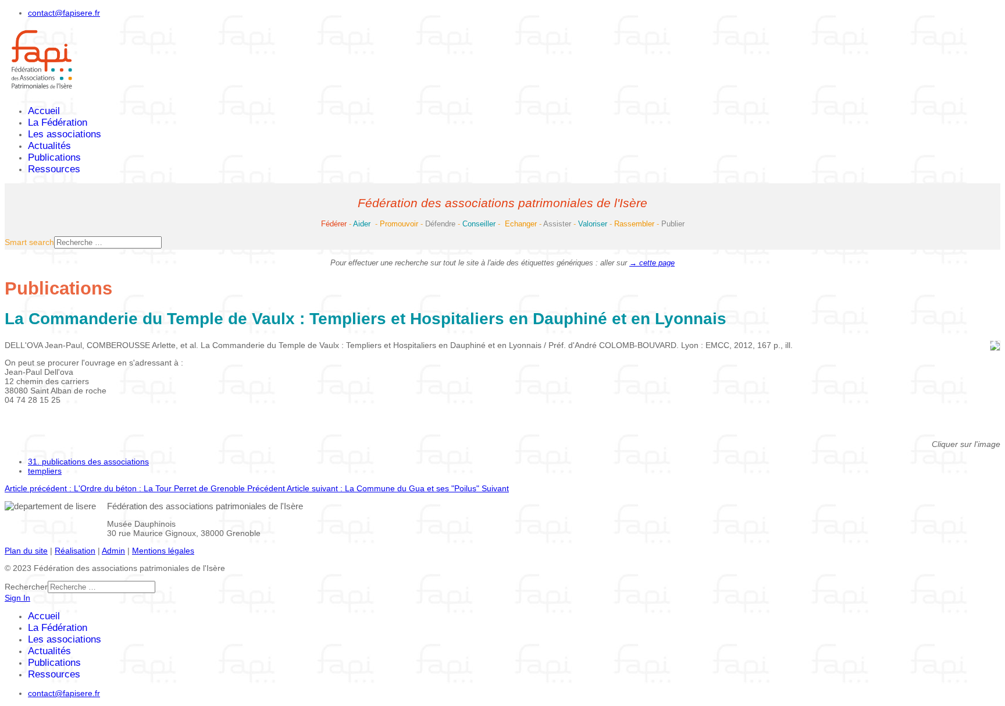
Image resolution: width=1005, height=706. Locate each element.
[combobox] (108, 242)
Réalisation (75, 550)
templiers (45, 471)
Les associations (64, 134)
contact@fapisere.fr (64, 12)
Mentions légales (163, 550)
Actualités (49, 145)
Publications (54, 157)
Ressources (54, 169)
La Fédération (57, 122)
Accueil (44, 110)
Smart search (29, 242)
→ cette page (652, 262)
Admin (113, 550)
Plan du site (26, 550)
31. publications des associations (88, 461)
